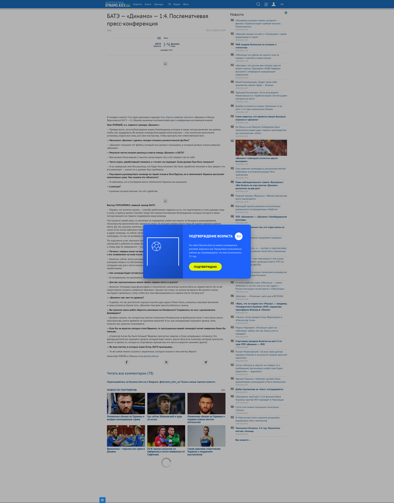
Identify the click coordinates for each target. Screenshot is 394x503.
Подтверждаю (205, 267)
